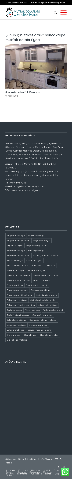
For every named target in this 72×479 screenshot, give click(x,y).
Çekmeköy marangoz (42, 315)
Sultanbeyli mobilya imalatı (43, 300)
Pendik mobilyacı (15, 285)
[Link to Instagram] (64, 466)
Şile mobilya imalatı (49, 335)
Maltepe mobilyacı (36, 270)
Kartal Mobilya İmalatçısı (43, 265)
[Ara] (53, 12)
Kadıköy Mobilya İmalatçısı (45, 255)
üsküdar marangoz (38, 325)
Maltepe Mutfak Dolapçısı (18, 280)
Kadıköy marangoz (16, 250)
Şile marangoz (13, 335)
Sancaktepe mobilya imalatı (20, 295)
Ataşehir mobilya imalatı (18, 240)
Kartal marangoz (15, 260)
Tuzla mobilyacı (32, 310)
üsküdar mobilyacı (15, 330)
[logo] (29, 12)
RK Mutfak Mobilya (27, 459)
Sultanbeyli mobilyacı (17, 300)
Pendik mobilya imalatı (37, 285)
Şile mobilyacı (30, 335)
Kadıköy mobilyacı (36, 250)
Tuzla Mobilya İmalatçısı (18, 315)
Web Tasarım (47, 459)
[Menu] (62, 12)
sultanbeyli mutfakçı (47, 305)
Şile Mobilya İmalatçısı (17, 340)
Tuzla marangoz (14, 310)
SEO (56, 459)
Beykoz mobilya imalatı (37, 245)
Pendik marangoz (41, 280)
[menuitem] (53, 12)
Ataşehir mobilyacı (36, 235)
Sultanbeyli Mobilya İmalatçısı (21, 305)
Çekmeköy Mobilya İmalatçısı (43, 320)
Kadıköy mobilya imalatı (18, 255)
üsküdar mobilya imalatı (39, 330)
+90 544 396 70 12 (20, 2)
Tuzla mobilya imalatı (53, 310)
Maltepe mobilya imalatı (18, 275)
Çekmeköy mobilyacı (16, 320)
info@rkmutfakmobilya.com (52, 2)
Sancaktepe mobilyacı (41, 290)
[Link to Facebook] (58, 466)
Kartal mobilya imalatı (17, 265)
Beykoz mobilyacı (15, 245)
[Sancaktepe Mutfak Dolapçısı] (36, 67)
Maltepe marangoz (15, 270)
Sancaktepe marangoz (17, 290)
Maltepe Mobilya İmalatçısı (45, 275)
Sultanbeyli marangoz (46, 295)
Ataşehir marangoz (16, 235)
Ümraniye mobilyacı (16, 325)
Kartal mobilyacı (34, 260)
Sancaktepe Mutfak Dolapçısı (22, 92)
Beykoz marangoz (41, 240)
